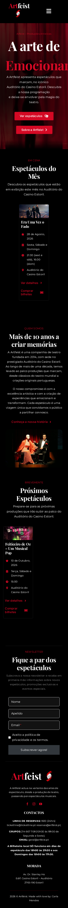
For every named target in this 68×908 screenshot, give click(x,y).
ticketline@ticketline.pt (21, 825)
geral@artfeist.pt (38, 839)
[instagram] (33, 803)
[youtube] (40, 803)
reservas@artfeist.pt (48, 825)
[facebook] (27, 803)
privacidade (21, 740)
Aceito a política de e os (30, 737)
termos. (42, 740)
